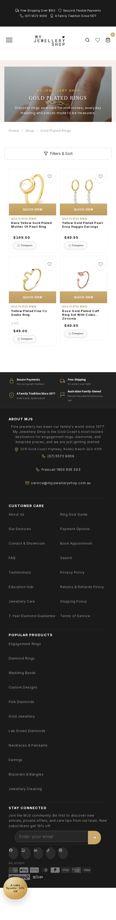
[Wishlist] (98, 40)
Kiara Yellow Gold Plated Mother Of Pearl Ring (31, 225)
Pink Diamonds (22, 702)
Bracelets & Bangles (26, 774)
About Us (17, 514)
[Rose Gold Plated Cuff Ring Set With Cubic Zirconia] (83, 279)
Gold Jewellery (22, 716)
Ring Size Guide (74, 514)
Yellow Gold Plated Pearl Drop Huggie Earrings (82, 225)
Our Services (20, 529)
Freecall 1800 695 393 (61, 470)
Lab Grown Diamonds (27, 731)
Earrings (16, 760)
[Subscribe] (94, 837)
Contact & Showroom (27, 543)
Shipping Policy (73, 601)
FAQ (12, 558)
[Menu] (9, 40)
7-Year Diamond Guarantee (32, 616)
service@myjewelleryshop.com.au (61, 483)
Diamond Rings (22, 658)
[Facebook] (13, 853)
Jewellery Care (22, 601)
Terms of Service (75, 616)
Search (66, 558)
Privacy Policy (72, 572)
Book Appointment (76, 543)
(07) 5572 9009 (60, 456)
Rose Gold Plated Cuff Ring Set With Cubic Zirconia (80, 315)
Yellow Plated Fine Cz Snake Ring (29, 313)
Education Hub (21, 587)
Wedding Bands (22, 673)
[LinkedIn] (38, 853)
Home (14, 131)
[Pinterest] (63, 853)
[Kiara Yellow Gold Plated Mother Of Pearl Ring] (32, 191)
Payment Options (75, 529)
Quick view (32, 209)
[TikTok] (51, 853)
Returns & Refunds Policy (82, 587)
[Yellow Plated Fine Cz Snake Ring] (32, 279)
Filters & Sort (61, 153)
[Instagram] (26, 853)
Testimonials (20, 572)
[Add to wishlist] (49, 176)
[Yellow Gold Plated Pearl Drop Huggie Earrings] (83, 191)
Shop (29, 131)
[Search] (87, 40)
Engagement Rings (25, 644)
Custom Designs (23, 687)
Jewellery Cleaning (25, 789)
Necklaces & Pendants (28, 745)
